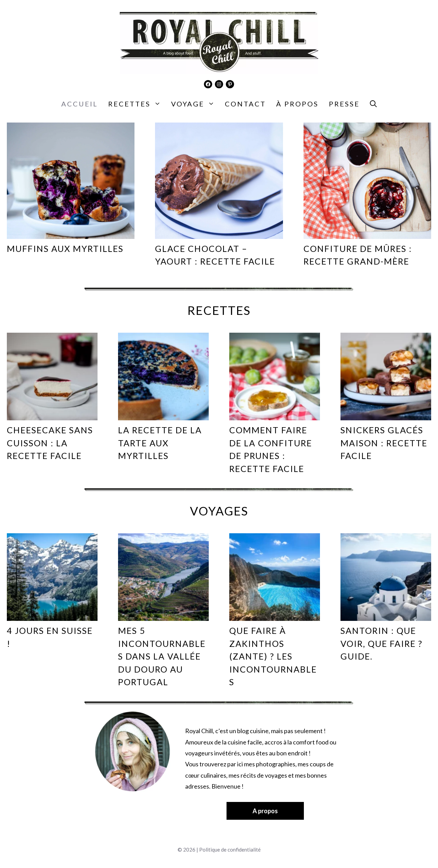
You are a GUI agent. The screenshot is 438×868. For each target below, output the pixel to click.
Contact (245, 104)
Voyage (187, 104)
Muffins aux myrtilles (65, 248)
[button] (373, 104)
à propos (297, 104)
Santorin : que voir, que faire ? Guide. (381, 643)
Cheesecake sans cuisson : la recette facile (50, 443)
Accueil (79, 104)
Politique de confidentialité (230, 849)
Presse (344, 104)
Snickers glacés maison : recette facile (383, 443)
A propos (265, 811)
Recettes (129, 104)
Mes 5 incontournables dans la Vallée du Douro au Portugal (162, 656)
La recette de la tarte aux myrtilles (160, 443)
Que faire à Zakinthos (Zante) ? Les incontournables (273, 656)
